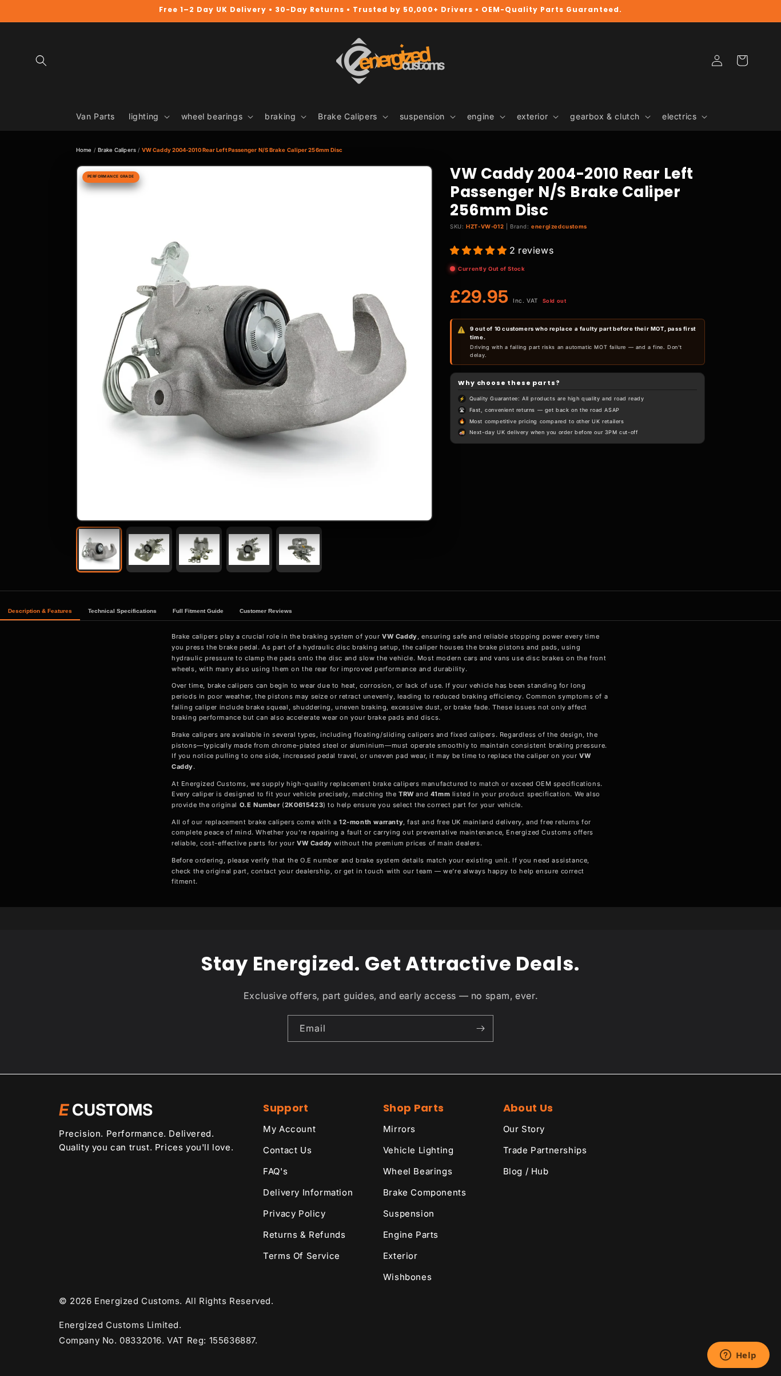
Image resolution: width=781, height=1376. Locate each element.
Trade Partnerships (545, 1150)
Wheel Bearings (417, 1171)
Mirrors (399, 1129)
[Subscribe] (480, 1028)
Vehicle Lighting (418, 1150)
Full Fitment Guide (198, 611)
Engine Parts (411, 1234)
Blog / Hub (526, 1171)
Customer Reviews (266, 611)
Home (83, 150)
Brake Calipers (117, 150)
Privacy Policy (294, 1213)
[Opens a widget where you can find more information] (738, 1356)
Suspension (409, 1213)
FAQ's (275, 1171)
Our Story (524, 1129)
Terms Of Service (301, 1255)
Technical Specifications (122, 611)
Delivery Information (308, 1192)
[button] (41, 60)
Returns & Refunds (304, 1234)
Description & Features (40, 611)
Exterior (400, 1255)
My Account (289, 1129)
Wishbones (407, 1276)
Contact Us (287, 1150)
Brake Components (425, 1192)
